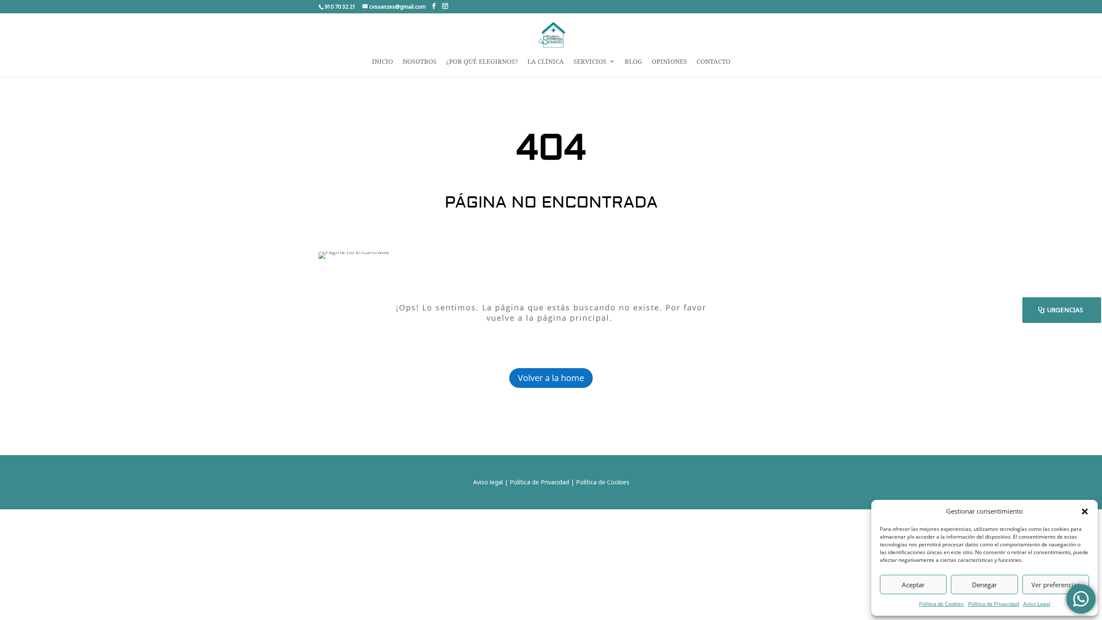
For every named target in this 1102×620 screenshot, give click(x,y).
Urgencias (1065, 309)
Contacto (713, 61)
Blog (633, 61)
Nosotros (419, 61)
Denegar (984, 584)
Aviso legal (488, 482)
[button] (1084, 511)
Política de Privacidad (993, 604)
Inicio (382, 61)
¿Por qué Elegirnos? (482, 61)
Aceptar (913, 584)
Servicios (590, 61)
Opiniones (669, 61)
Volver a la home (551, 378)
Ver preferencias (1055, 584)
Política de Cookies (941, 604)
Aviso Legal (1036, 604)
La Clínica (545, 61)
